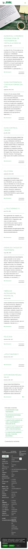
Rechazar (11, 545)
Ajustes (18, 545)
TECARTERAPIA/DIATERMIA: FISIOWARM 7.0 (14, 471)
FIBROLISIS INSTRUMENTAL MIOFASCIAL (10, 293)
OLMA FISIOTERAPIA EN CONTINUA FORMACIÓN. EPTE (13, 84)
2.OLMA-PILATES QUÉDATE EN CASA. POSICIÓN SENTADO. (14, 506)
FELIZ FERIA (8, 171)
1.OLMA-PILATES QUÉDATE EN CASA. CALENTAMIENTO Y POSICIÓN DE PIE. (14, 422)
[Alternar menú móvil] (25, 3)
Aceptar (5, 545)
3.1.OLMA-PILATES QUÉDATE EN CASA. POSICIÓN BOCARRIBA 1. (13, 434)
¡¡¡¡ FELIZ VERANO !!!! (12, 208)
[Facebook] (20, 459)
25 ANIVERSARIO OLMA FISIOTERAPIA (14, 458)
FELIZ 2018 (8, 337)
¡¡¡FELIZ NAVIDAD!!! (11, 354)
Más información (7, 72)
